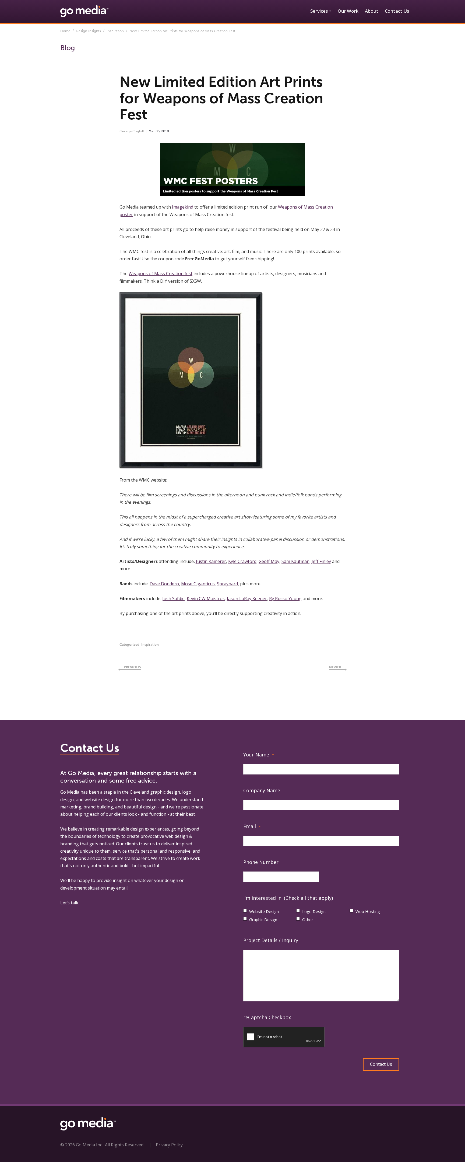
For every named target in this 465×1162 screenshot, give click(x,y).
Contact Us (397, 11)
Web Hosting (367, 911)
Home (65, 31)
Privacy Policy (169, 1145)
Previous (132, 667)
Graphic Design (263, 919)
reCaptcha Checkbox (267, 1017)
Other (307, 919)
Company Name (261, 790)
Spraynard (227, 584)
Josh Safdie (173, 598)
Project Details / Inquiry (270, 940)
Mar (152, 131)
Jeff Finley (321, 561)
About (371, 11)
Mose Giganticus (198, 584)
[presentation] (284, 1037)
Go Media (69, 792)
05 (158, 131)
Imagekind (182, 207)
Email (252, 826)
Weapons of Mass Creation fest (160, 273)
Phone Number (261, 862)
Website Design (264, 911)
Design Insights (88, 31)
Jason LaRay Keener (247, 598)
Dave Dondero (164, 584)
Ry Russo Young (285, 598)
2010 (165, 131)
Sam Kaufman (295, 561)
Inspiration (115, 31)
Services (319, 11)
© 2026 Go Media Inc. (81, 1145)
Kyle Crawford (242, 561)
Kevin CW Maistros (206, 598)
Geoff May (269, 561)
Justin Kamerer (211, 561)
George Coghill (131, 131)
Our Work (348, 11)
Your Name (258, 754)
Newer (335, 667)
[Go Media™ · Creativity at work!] (84, 11)
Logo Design (314, 911)
